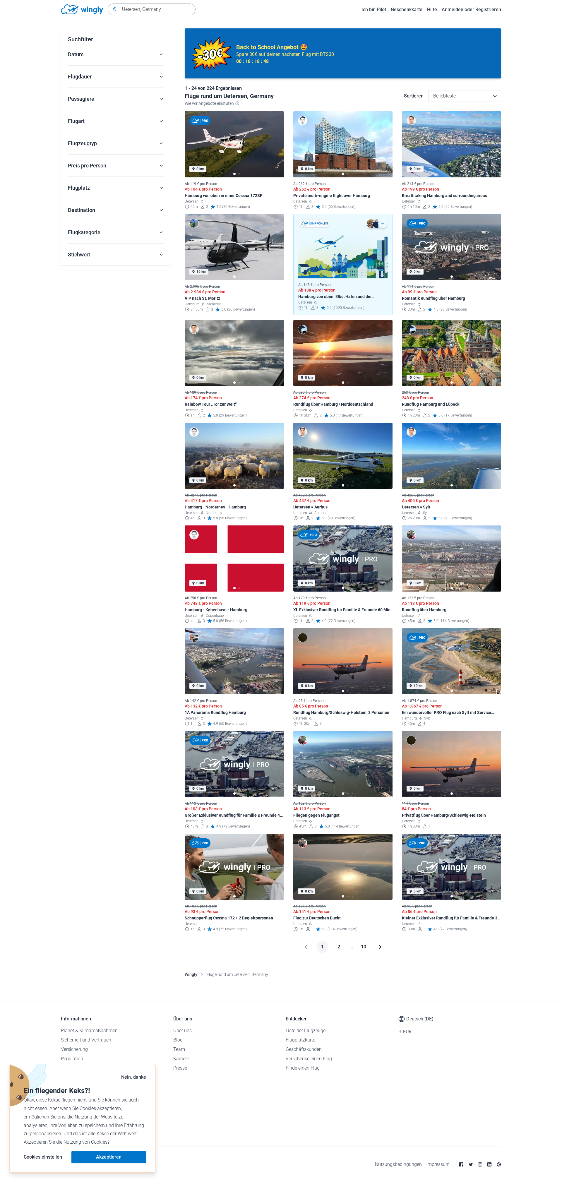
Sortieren (414, 96)
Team (179, 1049)
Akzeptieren (108, 1157)
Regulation (72, 1058)
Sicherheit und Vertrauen (86, 1040)
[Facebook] (461, 1164)
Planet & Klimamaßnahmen (89, 1030)
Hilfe (432, 9)
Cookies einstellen (43, 1157)
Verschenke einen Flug (309, 1058)
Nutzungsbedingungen (398, 1164)
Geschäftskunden (304, 1049)
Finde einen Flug (303, 1068)
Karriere (181, 1058)
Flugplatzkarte (300, 1040)
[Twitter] (470, 1164)
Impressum (438, 1164)
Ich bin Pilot (373, 9)
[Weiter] (380, 947)
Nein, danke (133, 1077)
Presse (180, 1068)
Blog (178, 1040)
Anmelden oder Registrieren (471, 9)
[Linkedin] (489, 1164)
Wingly (191, 974)
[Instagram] (480, 1164)
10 (363, 947)
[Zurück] (306, 947)
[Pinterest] (498, 1164)
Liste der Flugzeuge (305, 1030)
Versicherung (74, 1049)
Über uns (182, 1030)
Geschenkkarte (406, 9)
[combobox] (152, 9)
